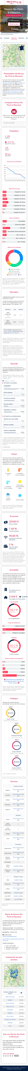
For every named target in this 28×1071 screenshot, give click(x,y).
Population (14, 38)
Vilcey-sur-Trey (10, 1006)
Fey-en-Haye (10, 1016)
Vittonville (10, 1023)
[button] (5, 46)
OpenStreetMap (22, 66)
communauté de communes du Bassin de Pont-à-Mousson (13, 91)
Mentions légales (15, 1067)
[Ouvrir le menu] (20, 2)
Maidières (10, 1013)
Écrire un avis (14, 24)
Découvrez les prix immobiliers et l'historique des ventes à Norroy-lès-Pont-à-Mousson (14, 681)
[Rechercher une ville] (17, 2)
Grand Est (20, 83)
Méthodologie (7, 447)
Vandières (16, 866)
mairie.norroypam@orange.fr (10, 936)
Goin (15, 899)
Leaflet (11, 66)
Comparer (6, 38)
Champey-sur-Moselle (10, 1019)
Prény (10, 1026)
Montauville (10, 1010)
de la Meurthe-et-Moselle (12, 82)
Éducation (21, 38)
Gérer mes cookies (17, 1069)
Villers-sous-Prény (10, 997)
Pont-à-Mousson (8, 331)
